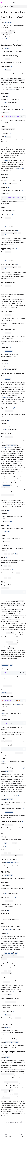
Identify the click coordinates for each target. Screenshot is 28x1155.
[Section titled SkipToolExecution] (16, 330)
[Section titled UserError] (10, 348)
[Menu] (25, 2)
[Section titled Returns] (6, 126)
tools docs (6, 226)
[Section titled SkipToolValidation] (16, 312)
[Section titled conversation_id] (12, 570)
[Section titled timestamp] (8, 525)
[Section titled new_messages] (11, 719)
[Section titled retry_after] (9, 977)
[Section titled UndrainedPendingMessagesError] (3, 376)
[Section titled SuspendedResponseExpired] (24, 768)
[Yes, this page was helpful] (18, 1122)
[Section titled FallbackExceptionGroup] (20, 999)
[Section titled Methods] (8, 106)
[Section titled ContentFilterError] (16, 859)
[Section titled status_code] (10, 913)
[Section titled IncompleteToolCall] (16, 1039)
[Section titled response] (8, 513)
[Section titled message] (7, 96)
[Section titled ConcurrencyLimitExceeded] (23, 809)
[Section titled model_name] (9, 885)
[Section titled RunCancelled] (13, 434)
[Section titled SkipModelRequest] (17, 283)
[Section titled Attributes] (8, 93)
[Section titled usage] (6, 535)
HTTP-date (15, 991)
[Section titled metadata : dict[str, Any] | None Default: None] (5, 235)
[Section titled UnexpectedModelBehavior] (22, 821)
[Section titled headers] (7, 933)
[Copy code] (24, 116)
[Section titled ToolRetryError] (13, 1012)
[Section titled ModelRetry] (11, 66)
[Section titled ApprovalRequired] (16, 249)
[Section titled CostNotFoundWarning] (19, 56)
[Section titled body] (5, 847)
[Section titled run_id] (6, 558)
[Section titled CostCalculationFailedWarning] (25, 45)
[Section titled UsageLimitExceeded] (18, 796)
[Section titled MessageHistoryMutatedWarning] (3, 1054)
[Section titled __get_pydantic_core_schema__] (22, 109)
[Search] (21, 2)
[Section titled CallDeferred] (12, 215)
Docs (14, 2)
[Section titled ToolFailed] (10, 134)
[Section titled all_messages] (10, 669)
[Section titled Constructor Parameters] (18, 230)
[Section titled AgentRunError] (14, 408)
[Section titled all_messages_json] (14, 697)
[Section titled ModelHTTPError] (15, 898)
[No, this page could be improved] (20, 1122)
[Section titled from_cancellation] (13, 585)
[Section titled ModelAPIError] (14, 872)
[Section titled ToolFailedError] (14, 1024)
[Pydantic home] (6, 2)
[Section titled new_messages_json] (15, 745)
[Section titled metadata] (8, 545)
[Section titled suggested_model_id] (15, 963)
